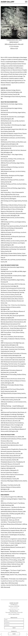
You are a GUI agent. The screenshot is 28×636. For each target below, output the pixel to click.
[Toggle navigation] (26, 1)
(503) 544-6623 (14, 607)
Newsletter (14, 617)
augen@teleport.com (14, 609)
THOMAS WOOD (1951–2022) (14, 40)
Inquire (14, 633)
